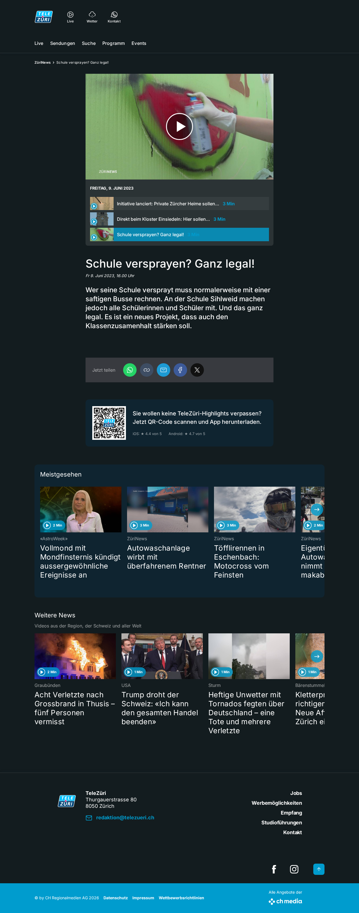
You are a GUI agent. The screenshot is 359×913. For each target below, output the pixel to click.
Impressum (143, 897)
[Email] (163, 370)
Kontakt (292, 832)
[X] (197, 370)
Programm (113, 43)
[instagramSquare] (294, 869)
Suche (89, 43)
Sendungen (62, 43)
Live (38, 43)
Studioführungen (281, 822)
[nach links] (42, 509)
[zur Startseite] (44, 17)
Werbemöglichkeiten (277, 803)
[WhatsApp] (130, 370)
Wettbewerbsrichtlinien (181, 897)
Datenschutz (115, 897)
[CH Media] (285, 900)
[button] (146, 370)
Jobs (296, 793)
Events (139, 43)
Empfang (291, 813)
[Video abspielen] (179, 127)
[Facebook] (180, 370)
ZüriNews (42, 62)
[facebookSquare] (274, 869)
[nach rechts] (317, 509)
